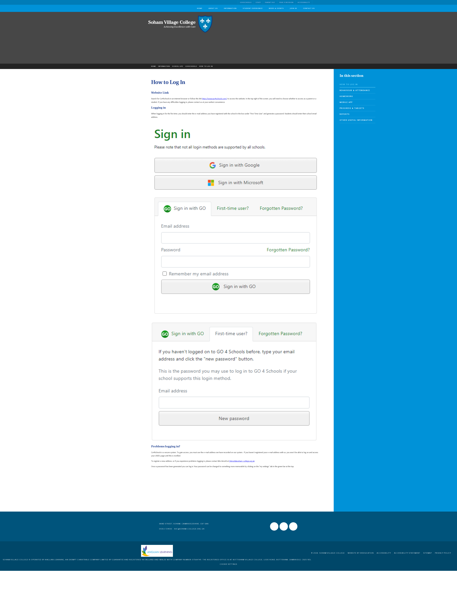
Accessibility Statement (407, 553)
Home (153, 66)
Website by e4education (361, 553)
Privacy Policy (443, 553)
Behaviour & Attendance (355, 90)
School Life (177, 66)
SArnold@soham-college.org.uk (242, 461)
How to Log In (206, 66)
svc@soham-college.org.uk (189, 529)
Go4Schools (191, 66)
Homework (346, 96)
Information (164, 66)
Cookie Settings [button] (228, 564)
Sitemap (427, 553)
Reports (345, 114)
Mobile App (346, 102)
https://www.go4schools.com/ (214, 99)
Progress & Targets (352, 108)
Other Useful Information (356, 120)
